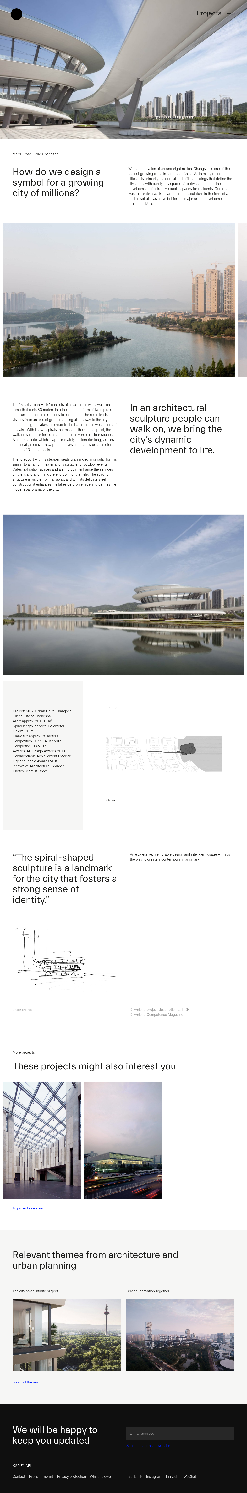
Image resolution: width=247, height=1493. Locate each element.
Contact (19, 1477)
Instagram (154, 1477)
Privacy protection (71, 1477)
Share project (22, 1010)
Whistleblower (101, 1477)
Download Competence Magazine (156, 1015)
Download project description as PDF (159, 1010)
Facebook (134, 1477)
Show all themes (25, 1383)
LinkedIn (173, 1477)
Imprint (47, 1477)
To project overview (28, 1209)
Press (33, 1477)
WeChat (190, 1477)
